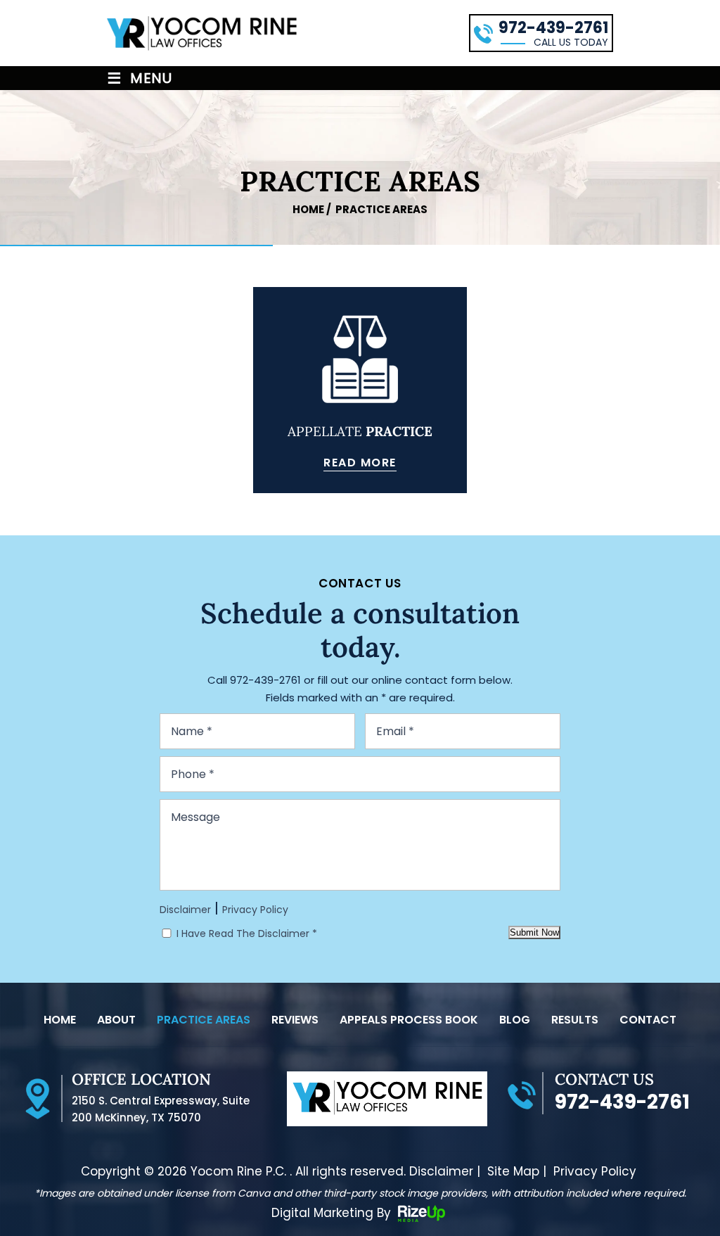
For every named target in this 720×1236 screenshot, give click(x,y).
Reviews (295, 1020)
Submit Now (534, 932)
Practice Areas (203, 1020)
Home (60, 1020)
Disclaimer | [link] (444, 1172)
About (116, 1020)
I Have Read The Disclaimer (246, 933)
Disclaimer (185, 910)
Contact (647, 1020)
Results (574, 1020)
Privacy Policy (255, 910)
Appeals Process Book (409, 1020)
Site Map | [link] (516, 1172)
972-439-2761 (553, 28)
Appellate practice (360, 390)
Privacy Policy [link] (594, 1172)
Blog (514, 1020)
